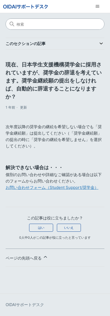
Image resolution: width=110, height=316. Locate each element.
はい (41, 228)
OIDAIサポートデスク (25, 304)
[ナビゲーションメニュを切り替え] (97, 6)
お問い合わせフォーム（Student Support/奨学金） (52, 187)
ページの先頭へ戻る (24, 258)
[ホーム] (25, 7)
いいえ (69, 228)
